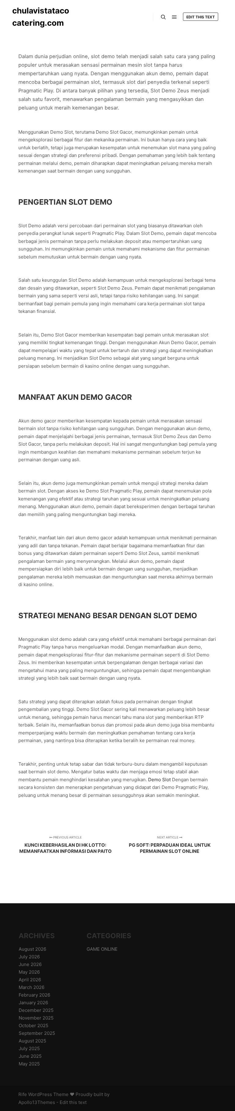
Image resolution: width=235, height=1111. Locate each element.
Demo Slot (159, 779)
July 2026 (29, 957)
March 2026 (31, 987)
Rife (22, 1094)
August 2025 (32, 1041)
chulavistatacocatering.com (40, 17)
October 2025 (33, 1025)
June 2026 (30, 964)
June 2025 (30, 1056)
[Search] (163, 17)
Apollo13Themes (36, 1102)
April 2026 (30, 980)
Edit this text (200, 17)
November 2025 (36, 1018)
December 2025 (36, 1010)
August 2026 (32, 949)
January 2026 (33, 1002)
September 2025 (37, 1033)
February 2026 (34, 995)
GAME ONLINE (102, 949)
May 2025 (29, 1064)
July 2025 (29, 1048)
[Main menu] (174, 17)
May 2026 (29, 972)
